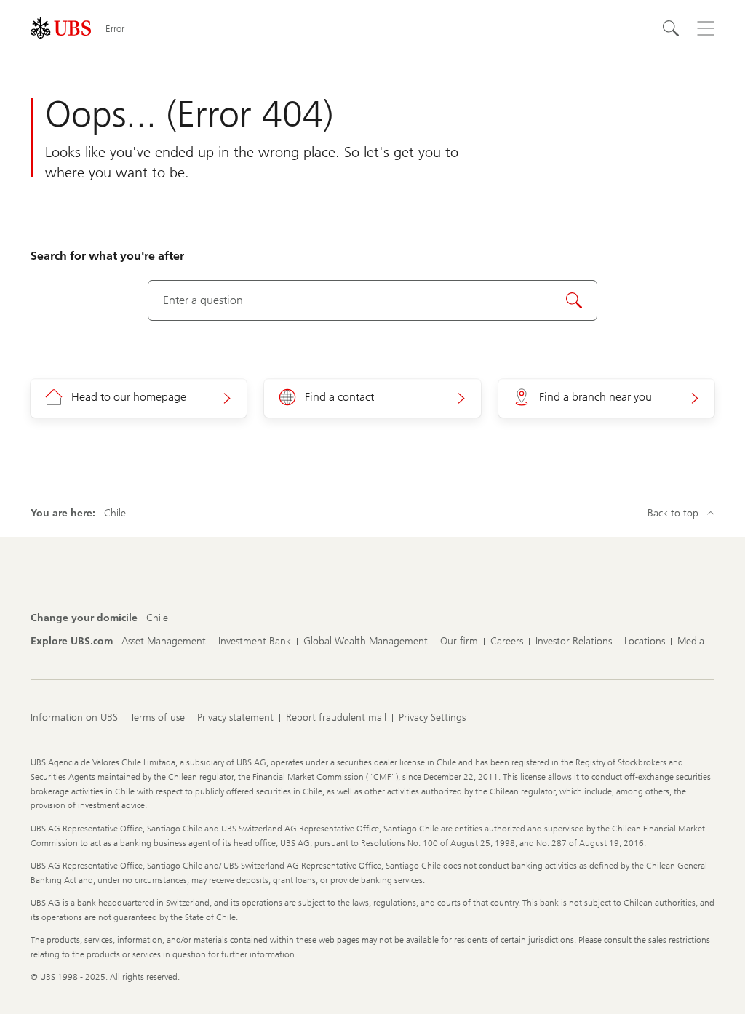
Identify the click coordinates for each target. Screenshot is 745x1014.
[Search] (671, 28)
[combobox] (373, 300)
